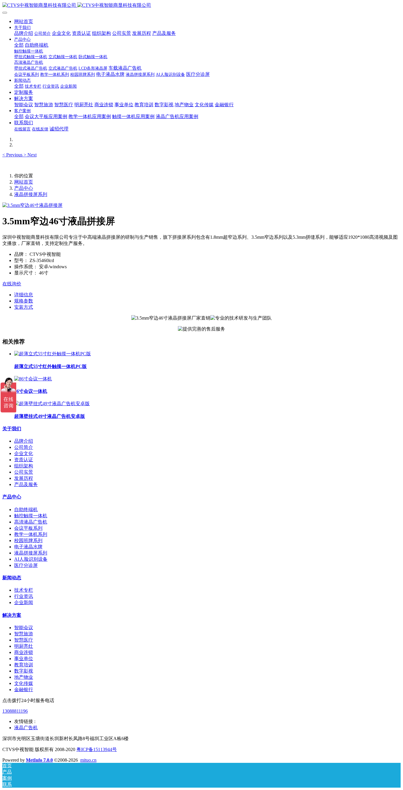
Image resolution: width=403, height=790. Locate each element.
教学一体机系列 (30, 534)
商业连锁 (23, 652)
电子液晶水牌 (28, 546)
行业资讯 (23, 596)
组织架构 (23, 465)
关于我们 (11, 428)
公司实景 (23, 472)
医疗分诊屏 (26, 565)
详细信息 (23, 294)
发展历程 (23, 478)
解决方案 (11, 615)
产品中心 (23, 188)
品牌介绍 (23, 441)
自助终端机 (26, 509)
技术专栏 (23, 590)
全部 (19, 45)
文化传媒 (23, 683)
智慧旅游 (23, 633)
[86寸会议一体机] (33, 378)
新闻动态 (11, 577)
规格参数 (23, 300)
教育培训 (23, 664)
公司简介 (23, 447)
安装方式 (23, 307)
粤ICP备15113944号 (96, 749)
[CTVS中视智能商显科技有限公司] (201, 5)
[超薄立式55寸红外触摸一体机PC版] (52, 353)
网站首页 (23, 21)
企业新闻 (23, 602)
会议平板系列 (28, 528)
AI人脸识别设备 (30, 559)
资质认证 (23, 459)
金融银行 (23, 689)
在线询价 (11, 283)
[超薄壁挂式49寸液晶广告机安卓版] (52, 403)
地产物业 (23, 677)
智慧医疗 (23, 639)
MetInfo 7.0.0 (39, 760)
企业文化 (23, 453)
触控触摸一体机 (30, 515)
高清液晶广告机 (30, 521)
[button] (13, 154)
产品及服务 (26, 484)
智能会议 (23, 627)
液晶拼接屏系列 (30, 194)
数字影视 (23, 670)
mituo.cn (88, 760)
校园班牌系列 (28, 540)
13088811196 (15, 711)
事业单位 (23, 658)
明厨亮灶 (23, 646)
